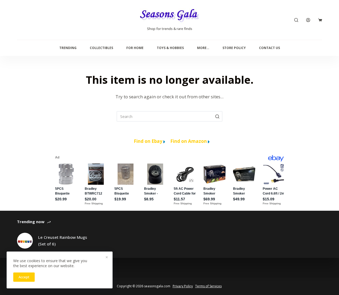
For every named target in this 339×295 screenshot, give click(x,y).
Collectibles (101, 48)
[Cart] (320, 20)
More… (203, 48)
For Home (135, 48)
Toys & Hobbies (170, 48)
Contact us (269, 48)
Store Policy (234, 48)
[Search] (296, 20)
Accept (24, 277)
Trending (68, 48)
